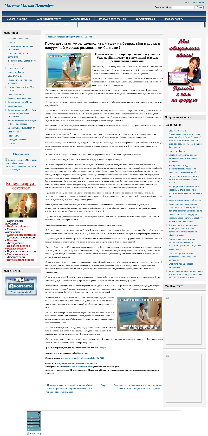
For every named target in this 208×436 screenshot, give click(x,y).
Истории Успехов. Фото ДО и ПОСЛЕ (21, 89)
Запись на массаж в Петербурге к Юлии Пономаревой (22, 122)
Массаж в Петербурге (49, 19)
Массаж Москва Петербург (29, 5)
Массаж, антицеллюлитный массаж (74, 37)
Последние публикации (18, 140)
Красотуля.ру (83, 353)
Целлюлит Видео (16, 76)
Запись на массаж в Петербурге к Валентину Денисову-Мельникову (22, 113)
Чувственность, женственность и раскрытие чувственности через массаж (184, 179)
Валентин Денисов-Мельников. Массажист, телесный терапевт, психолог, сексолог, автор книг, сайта (185, 207)
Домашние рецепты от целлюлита (18, 55)
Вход (187, 2)
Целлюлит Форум (173, 19)
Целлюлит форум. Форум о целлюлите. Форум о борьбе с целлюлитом (182, 256)
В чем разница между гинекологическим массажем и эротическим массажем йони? (182, 168)
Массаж (11, 42)
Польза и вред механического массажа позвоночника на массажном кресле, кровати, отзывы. (186, 242)
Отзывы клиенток (16, 94)
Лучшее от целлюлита (18, 38)
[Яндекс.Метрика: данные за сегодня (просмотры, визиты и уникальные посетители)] (36, 433)
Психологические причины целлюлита (20, 81)
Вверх (103, 385)
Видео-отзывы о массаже (19, 98)
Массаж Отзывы (80, 19)
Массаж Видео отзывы (112, 19)
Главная (51, 37)
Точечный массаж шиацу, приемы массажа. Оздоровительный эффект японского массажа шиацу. (185, 218)
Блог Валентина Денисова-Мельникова (50, 25)
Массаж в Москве (17, 19)
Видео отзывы (175, 249)
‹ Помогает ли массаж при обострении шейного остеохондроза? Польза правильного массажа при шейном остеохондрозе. (69, 388)
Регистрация (198, 2)
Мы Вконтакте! (14, 132)
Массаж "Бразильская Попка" (21, 128)
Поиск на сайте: (163, 7)
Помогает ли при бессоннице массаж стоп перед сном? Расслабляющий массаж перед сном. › (138, 387)
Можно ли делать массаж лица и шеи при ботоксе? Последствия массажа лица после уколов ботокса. (186, 274)
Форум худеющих (145, 19)
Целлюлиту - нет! (16, 68)
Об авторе (12, 25)
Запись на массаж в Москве (20, 102)
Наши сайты (13, 136)
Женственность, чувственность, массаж (22, 62)
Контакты (12, 144)
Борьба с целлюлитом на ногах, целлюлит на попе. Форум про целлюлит (183, 158)
